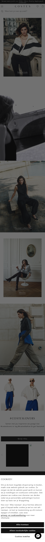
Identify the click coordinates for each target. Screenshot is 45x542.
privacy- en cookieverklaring (13, 515)
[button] (38, 535)
